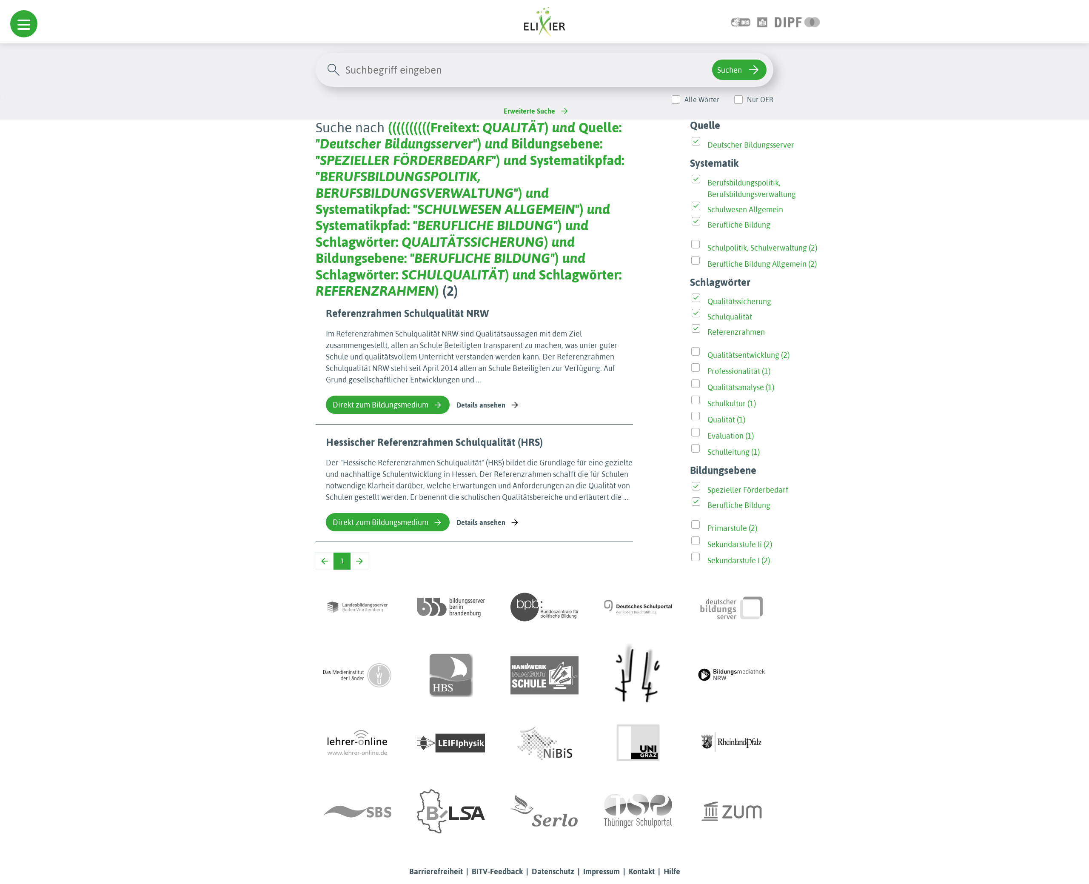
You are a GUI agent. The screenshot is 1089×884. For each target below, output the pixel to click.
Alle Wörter (701, 99)
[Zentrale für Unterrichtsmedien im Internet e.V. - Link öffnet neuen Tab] (732, 811)
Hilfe (672, 871)
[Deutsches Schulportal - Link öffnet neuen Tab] (638, 607)
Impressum (601, 871)
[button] (23, 23)
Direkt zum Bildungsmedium (380, 404)
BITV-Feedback (497, 871)
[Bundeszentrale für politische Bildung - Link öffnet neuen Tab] (544, 607)
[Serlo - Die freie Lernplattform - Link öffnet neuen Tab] (544, 811)
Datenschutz (553, 871)
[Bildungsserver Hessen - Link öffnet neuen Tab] (638, 675)
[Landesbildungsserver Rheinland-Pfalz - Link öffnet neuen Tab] (732, 743)
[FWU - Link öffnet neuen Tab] (357, 675)
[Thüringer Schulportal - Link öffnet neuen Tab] (638, 811)
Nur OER (760, 99)
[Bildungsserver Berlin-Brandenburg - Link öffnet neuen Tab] (451, 607)
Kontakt (642, 871)
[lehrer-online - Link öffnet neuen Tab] (357, 743)
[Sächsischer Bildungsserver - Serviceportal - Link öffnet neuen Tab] (357, 811)
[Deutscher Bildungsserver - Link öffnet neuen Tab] (732, 607)
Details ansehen (480, 405)
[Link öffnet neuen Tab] (797, 21)
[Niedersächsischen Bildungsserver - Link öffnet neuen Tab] (544, 743)
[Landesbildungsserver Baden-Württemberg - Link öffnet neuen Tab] (357, 607)
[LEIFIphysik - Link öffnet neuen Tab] (451, 743)
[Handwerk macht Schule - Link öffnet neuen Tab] (544, 675)
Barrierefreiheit (436, 871)
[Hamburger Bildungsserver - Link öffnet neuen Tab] (451, 675)
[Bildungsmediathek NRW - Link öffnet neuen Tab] (732, 675)
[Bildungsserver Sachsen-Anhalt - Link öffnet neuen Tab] (451, 811)
